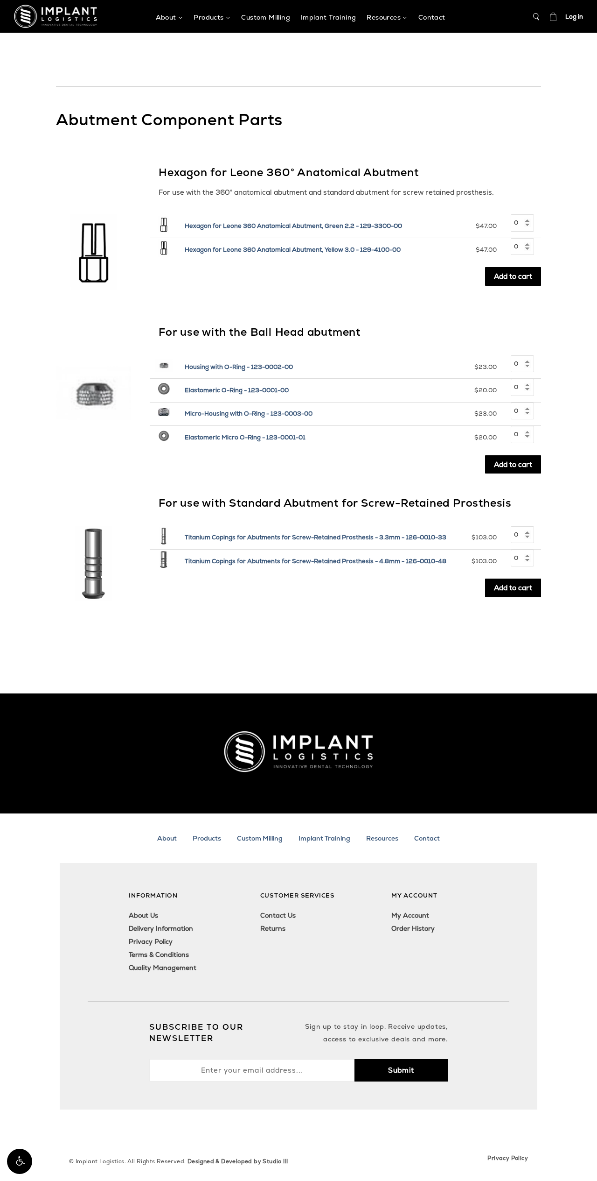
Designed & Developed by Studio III (237, 1161)
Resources (382, 838)
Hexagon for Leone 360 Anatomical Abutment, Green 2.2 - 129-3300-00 (293, 226)
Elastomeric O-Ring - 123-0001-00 (237, 390)
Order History (413, 928)
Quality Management (162, 967)
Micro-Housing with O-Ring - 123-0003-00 (248, 413)
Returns (272, 928)
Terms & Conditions (159, 954)
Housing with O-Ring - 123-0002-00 (239, 367)
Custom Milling (260, 838)
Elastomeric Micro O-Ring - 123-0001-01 (245, 437)
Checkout (553, 17)
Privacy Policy (151, 941)
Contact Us (278, 915)
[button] (19, 1161)
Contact (427, 838)
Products (207, 838)
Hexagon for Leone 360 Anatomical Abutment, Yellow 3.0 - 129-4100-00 (293, 250)
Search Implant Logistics (536, 17)
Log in (574, 17)
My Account (410, 915)
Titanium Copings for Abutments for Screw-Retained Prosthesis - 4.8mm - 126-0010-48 (315, 561)
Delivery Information (161, 928)
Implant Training (324, 838)
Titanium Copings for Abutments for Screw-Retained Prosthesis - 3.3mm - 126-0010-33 (315, 537)
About (167, 838)
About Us (143, 915)
